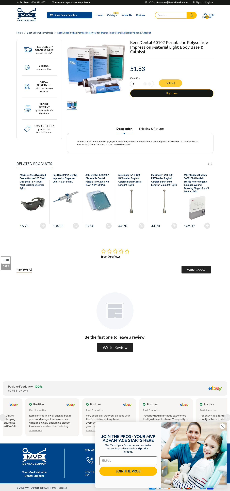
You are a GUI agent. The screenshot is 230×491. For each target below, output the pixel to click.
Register (209, 2)
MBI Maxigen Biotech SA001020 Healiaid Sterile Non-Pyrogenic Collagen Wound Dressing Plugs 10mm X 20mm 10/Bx (196, 183)
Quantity (135, 78)
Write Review (196, 270)
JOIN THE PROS (128, 471)
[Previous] (211, 163)
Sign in (199, 2)
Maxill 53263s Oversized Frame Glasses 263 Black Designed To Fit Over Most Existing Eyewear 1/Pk (33, 181)
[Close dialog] (222, 426)
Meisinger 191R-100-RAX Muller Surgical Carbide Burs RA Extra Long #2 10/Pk (129, 179)
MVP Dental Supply (35, 487)
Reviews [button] (24, 269)
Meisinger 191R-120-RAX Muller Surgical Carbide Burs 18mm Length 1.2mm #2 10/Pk (164, 179)
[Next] (208, 163)
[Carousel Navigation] (210, 163)
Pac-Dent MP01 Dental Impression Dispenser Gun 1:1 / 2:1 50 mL (65, 178)
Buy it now (171, 93)
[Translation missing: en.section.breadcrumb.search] (192, 15)
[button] (13, 430)
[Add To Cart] (43, 226)
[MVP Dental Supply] (27, 15)
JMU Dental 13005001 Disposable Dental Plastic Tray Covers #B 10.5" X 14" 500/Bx (97, 179)
